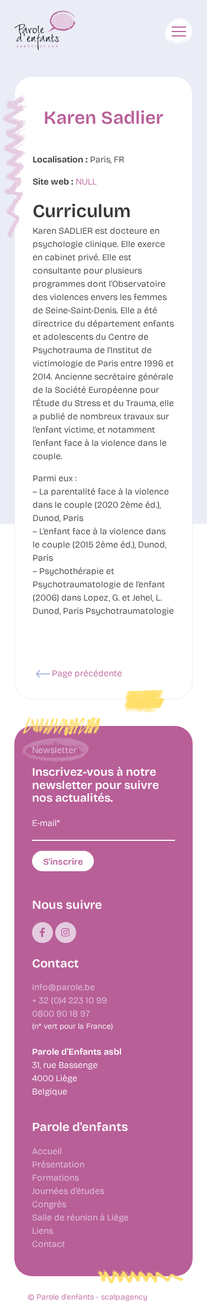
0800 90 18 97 (61, 1013)
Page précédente (86, 672)
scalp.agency (124, 1296)
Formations (55, 1177)
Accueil (47, 1150)
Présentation (58, 1163)
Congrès (49, 1203)
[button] (179, 31)
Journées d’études (68, 1190)
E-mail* (46, 822)
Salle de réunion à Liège (80, 1216)
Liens (42, 1230)
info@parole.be (63, 986)
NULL (86, 181)
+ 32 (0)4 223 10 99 (69, 999)
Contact (48, 1243)
